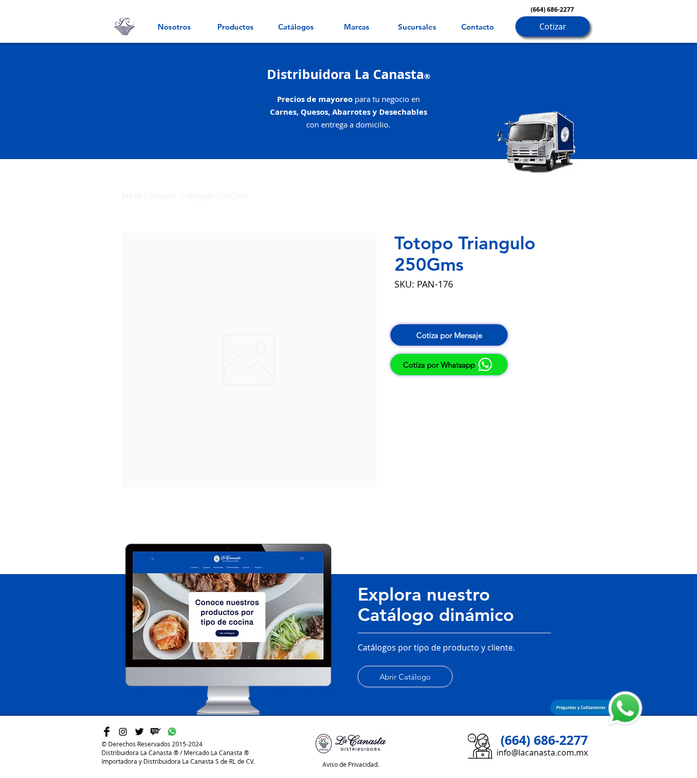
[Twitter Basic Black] (139, 732)
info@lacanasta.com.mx (542, 752)
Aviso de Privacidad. (351, 764)
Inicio (131, 195)
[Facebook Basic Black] (107, 732)
